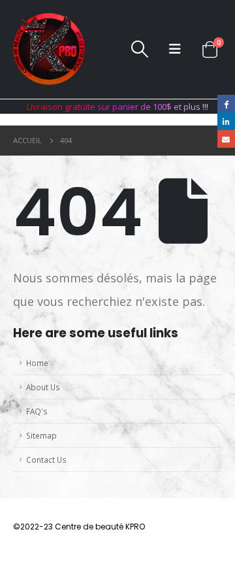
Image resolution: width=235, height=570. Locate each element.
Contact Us (46, 459)
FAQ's (37, 411)
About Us (43, 387)
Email (226, 139)
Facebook (226, 103)
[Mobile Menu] (175, 49)
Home (37, 363)
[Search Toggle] (139, 49)
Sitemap (41, 435)
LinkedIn (226, 121)
